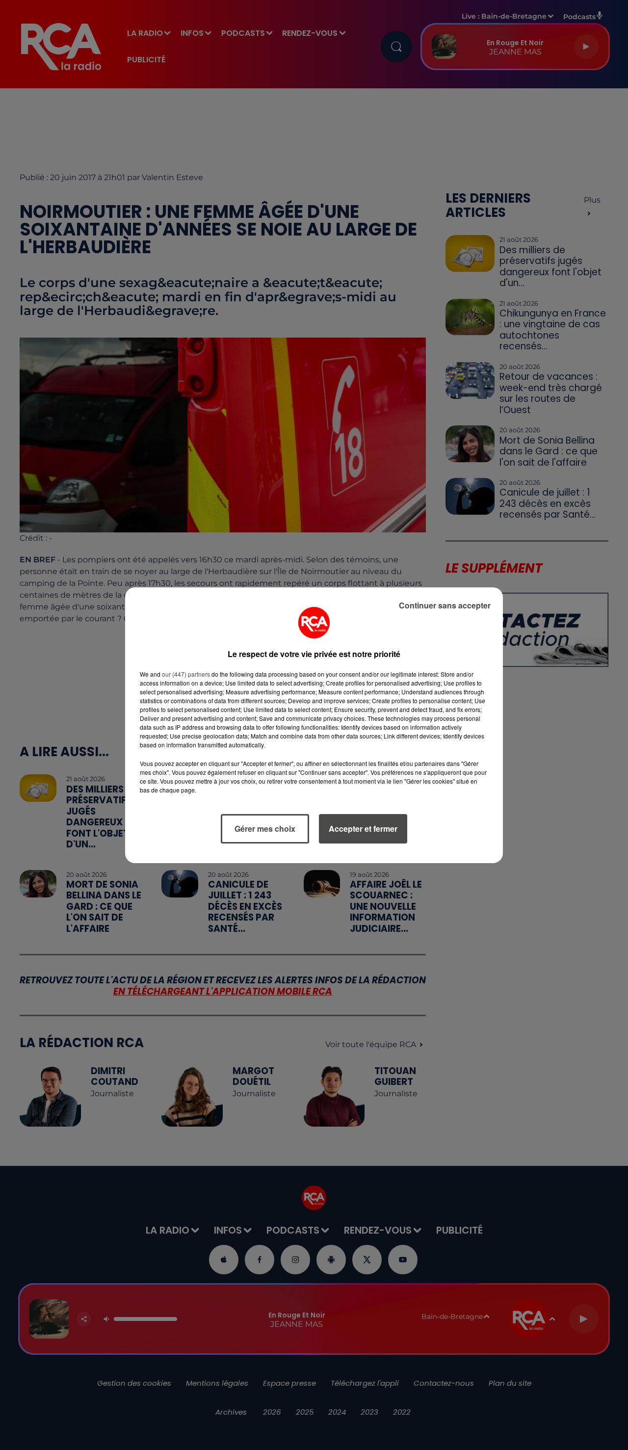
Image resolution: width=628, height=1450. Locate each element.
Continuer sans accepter (445, 605)
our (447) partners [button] (186, 674)
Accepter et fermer (363, 828)
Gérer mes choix (265, 828)
